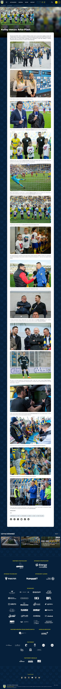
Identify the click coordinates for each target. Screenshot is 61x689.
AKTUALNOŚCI (13, 2)
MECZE (26, 2)
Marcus (29, 515)
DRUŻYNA (21, 2)
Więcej (56, 533)
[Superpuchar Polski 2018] (44, 2)
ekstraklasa (13, 515)
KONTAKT (32, 2)
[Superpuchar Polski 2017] (42, 2)
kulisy (34, 515)
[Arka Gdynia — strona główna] (2, 2)
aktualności (24, 515)
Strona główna (3, 5)
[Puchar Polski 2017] (40, 2)
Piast (19, 515)
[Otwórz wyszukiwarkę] (52, 2)
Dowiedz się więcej (10, 686)
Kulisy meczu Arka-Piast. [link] (18, 5)
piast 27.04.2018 (40, 515)
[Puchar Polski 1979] (38, 2)
